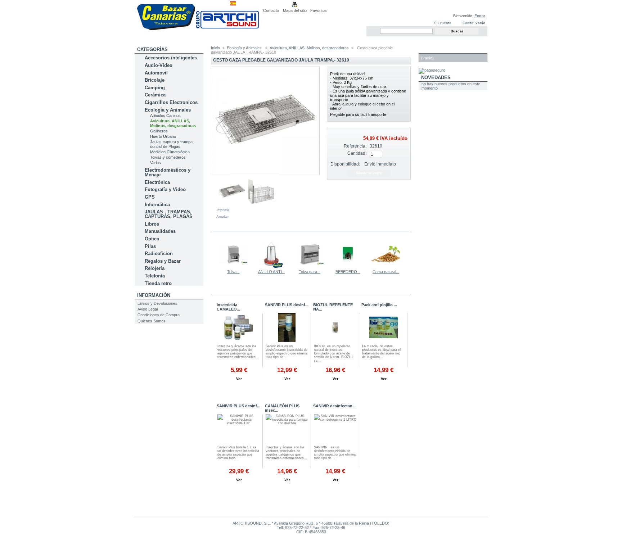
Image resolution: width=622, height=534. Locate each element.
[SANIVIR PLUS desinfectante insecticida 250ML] (287, 328)
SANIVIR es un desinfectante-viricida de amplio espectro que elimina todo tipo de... (335, 452)
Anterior (212, 254)
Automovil (156, 73)
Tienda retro (158, 283)
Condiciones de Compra (159, 315)
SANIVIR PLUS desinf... (286, 305)
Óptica (152, 238)
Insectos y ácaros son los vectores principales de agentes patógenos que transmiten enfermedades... (238, 351)
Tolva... (233, 272)
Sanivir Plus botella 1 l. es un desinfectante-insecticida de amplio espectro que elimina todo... (238, 452)
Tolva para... (309, 272)
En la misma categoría (242, 227)
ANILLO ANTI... (271, 272)
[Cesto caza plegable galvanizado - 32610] (231, 204)
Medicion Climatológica (170, 152)
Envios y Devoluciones (157, 303)
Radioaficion (159, 253)
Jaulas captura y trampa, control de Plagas (172, 144)
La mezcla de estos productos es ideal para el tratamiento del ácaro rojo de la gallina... (381, 351)
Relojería (154, 268)
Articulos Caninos (165, 115)
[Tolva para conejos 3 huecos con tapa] (309, 267)
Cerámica (155, 95)
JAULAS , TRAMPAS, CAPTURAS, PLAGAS (169, 214)
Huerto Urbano (163, 136)
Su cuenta (442, 23)
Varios (155, 162)
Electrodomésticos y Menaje (167, 172)
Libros (152, 224)
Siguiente (408, 254)
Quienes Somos (152, 321)
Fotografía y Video (165, 189)
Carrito (431, 49)
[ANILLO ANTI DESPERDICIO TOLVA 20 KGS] (271, 267)
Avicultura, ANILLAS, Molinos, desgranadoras (173, 123)
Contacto (271, 10)
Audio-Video (158, 65)
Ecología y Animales (168, 110)
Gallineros (159, 131)
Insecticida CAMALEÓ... (228, 307)
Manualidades (160, 231)
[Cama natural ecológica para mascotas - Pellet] (385, 267)
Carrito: (468, 23)
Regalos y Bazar (163, 261)
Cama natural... (386, 272)
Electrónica (157, 182)
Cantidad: (356, 153)
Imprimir (222, 210)
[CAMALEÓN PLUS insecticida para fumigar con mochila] (238, 328)
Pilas (150, 246)
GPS (150, 197)
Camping (155, 87)
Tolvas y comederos (168, 157)
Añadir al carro (239, 387)
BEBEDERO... (347, 272)
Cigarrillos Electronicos (171, 102)
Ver (239, 379)
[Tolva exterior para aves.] (233, 267)
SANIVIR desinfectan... (334, 406)
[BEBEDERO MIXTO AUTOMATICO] (347, 267)
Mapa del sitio (295, 10)
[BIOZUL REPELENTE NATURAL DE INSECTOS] (335, 328)
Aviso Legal (148, 309)
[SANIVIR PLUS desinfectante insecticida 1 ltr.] (238, 429)
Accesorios (235, 290)
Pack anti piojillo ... (379, 305)
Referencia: (355, 146)
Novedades (436, 77)
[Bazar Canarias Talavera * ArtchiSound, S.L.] (198, 29)
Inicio (215, 48)
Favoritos (318, 10)
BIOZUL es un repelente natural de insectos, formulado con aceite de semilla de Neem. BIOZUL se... (333, 353)
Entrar (479, 16)
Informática (157, 204)
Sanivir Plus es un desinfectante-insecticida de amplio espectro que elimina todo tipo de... (286, 351)
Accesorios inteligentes (171, 57)
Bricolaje (154, 80)
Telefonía (155, 276)
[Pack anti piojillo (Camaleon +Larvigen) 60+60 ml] (383, 328)
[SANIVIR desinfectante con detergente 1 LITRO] (335, 429)
